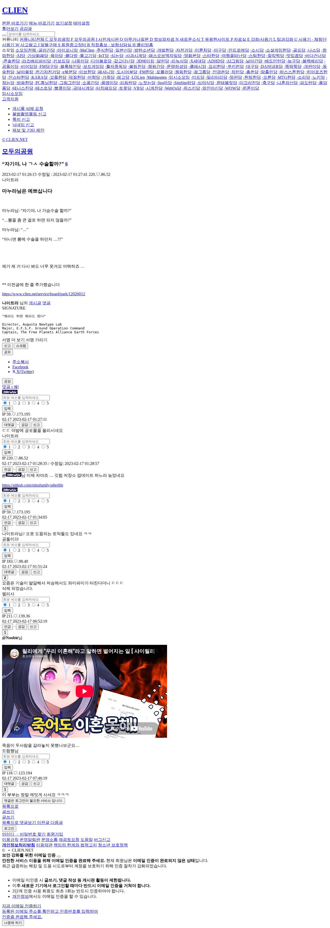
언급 (7, 469)
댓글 (46, 303)
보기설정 (64, 23)
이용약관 (44, 845)
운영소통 (49, 839)
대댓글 (9, 425)
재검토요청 (69, 839)
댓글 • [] (10, 387)
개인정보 (20, 896)
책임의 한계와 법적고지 (75, 845)
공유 (7, 352)
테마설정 (81, 23)
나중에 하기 (13, 923)
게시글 (35, 303)
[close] (59, 856)
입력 (7, 408)
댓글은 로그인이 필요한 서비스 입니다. (33, 801)
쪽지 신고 (21, 119)
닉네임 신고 (23, 125)
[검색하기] (4, 35)
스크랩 (21, 346)
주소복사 (20, 362)
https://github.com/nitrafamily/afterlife (32, 485)
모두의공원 (17, 151)
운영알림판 (30, 839)
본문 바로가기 (15, 23)
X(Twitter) (24, 371)
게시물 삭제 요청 (27, 108)
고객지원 (10, 99)
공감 (24, 425)
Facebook (20, 367)
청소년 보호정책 (113, 845)
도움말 (86, 839)
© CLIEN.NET (15, 139)
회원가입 (55, 834)
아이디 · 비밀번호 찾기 (24, 834)
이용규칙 (10, 839)
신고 (7, 346)
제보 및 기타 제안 (28, 130)
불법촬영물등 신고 (29, 114)
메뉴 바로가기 (42, 23)
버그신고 (102, 839)
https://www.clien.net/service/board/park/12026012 (43, 294)
